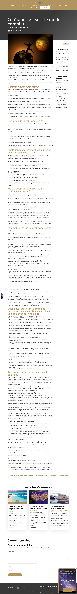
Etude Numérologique (31, 5)
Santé (56, 511)
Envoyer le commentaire (14, 574)
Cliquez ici (67, 590)
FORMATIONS (13, 5)
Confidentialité (44, 588)
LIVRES (41, 5)
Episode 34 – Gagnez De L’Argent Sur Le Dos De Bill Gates (62, 53)
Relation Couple (60, 510)
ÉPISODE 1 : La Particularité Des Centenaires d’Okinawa (62, 82)
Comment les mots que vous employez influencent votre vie (62, 61)
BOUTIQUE (52, 5)
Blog (66, 5)
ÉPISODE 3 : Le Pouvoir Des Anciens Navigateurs (62, 95)
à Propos (29, 7)
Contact (36, 7)
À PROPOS (42, 586)
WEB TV (47, 5)
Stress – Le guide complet (62, 57)
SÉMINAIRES (21, 5)
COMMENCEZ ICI (45, 7)
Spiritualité (25, 27)
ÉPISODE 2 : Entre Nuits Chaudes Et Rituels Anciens (62, 89)
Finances (16, 511)
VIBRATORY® (60, 5)
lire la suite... (12, 527)
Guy (57, 93)
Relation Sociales (18, 27)
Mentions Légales (56, 586)
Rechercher (66, 43)
